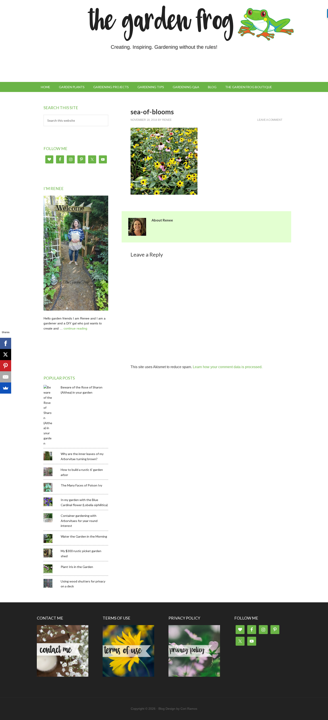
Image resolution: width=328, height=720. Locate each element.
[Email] (5, 376)
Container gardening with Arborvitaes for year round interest (79, 521)
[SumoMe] (5, 388)
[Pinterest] (5, 365)
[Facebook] (5, 343)
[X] (5, 354)
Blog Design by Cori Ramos (177, 708)
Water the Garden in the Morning (84, 536)
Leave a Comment (269, 119)
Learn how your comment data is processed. (227, 367)
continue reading (75, 328)
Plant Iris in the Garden (77, 567)
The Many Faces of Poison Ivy (81, 485)
